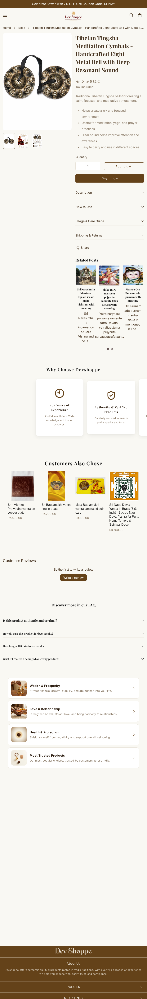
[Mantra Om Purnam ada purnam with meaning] (133, 275)
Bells (21, 28)
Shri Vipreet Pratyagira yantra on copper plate (21, 508)
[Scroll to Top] (139, 978)
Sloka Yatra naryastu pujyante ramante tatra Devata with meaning (109, 299)
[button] (108, 349)
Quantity (81, 157)
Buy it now (110, 178)
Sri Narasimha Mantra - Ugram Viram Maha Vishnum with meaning (86, 299)
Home (7, 28)
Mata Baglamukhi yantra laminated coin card (90, 508)
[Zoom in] (63, 41)
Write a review (73, 578)
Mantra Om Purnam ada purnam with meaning (133, 295)
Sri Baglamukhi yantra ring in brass (57, 506)
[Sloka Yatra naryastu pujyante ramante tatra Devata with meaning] (109, 275)
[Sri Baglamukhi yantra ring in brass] (57, 486)
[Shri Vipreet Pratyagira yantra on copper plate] (23, 486)
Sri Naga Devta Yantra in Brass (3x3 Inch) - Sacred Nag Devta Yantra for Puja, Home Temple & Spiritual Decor (124, 514)
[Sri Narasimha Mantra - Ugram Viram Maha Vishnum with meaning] (86, 275)
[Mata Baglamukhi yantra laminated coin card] (90, 486)
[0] (139, 15)
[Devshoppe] (73, 15)
